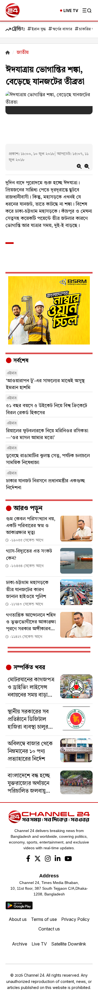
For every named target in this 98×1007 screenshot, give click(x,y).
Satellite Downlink (68, 944)
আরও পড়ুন (27, 508)
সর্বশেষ (20, 361)
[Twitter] (37, 859)
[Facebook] (28, 859)
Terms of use (44, 919)
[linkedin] (57, 859)
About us (18, 919)
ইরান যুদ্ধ (39, 29)
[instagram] (48, 859)
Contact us (49, 929)
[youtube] (68, 859)
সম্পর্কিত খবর (28, 668)
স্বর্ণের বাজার (62, 29)
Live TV (39, 944)
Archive (19, 944)
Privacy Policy (75, 919)
